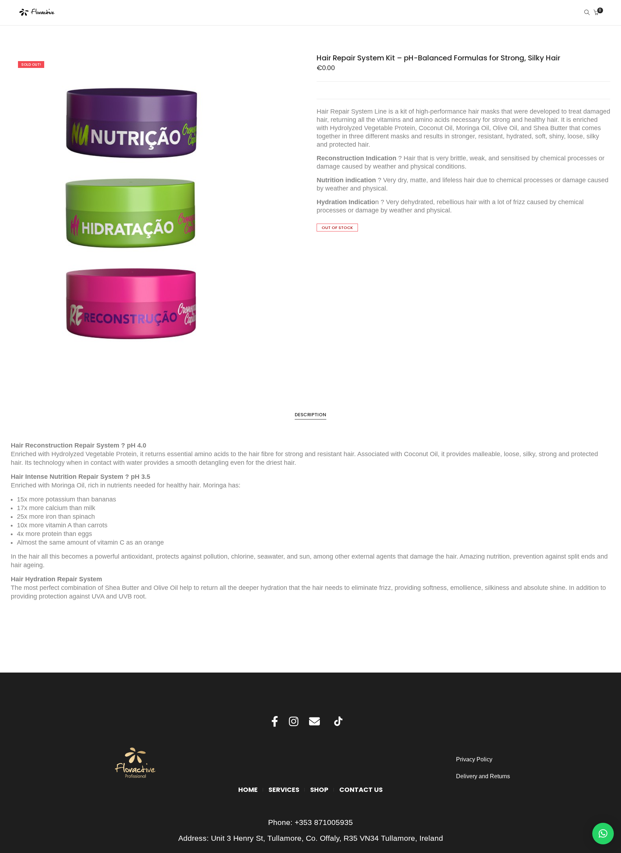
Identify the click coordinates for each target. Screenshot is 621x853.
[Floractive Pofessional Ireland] (37, 13)
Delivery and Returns (483, 776)
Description (310, 414)
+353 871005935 (324, 822)
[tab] (310, 414)
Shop (319, 789)
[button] (603, 833)
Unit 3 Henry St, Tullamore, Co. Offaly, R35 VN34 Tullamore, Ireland (327, 838)
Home (248, 789)
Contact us (361, 789)
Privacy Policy (475, 759)
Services (283, 789)
